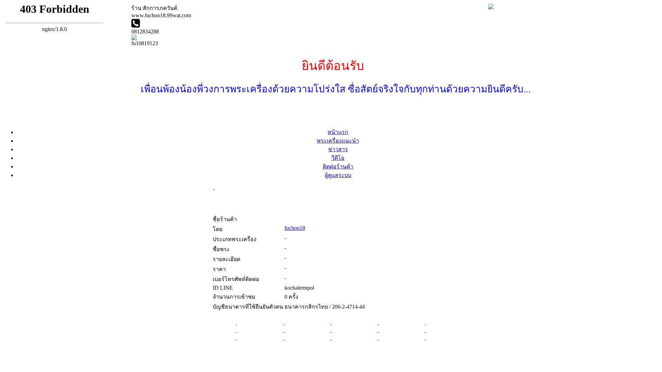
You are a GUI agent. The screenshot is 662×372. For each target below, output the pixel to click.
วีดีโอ (337, 158)
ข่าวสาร (338, 149)
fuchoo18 (294, 228)
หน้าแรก (338, 132)
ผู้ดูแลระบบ (338, 175)
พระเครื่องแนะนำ (338, 141)
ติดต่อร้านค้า (338, 166)
